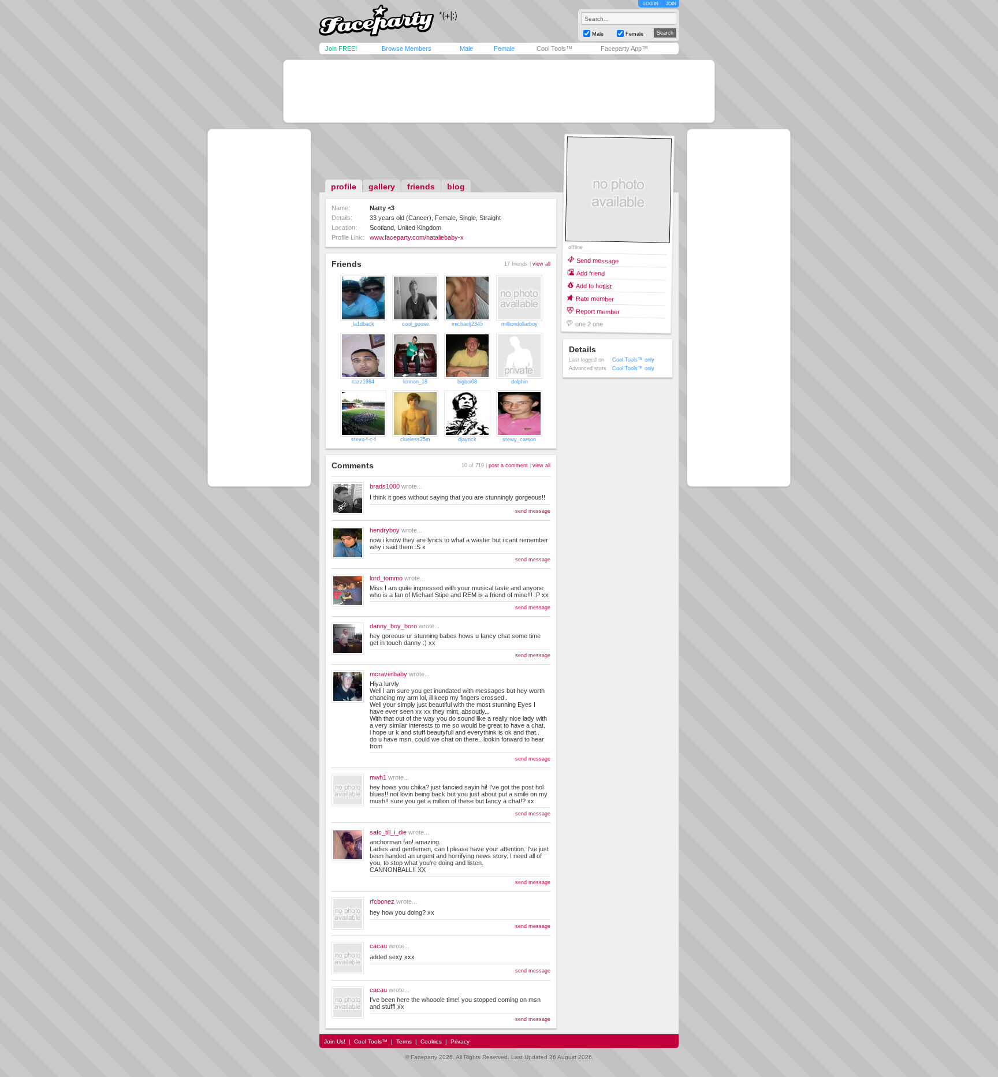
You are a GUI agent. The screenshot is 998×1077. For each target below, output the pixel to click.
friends (421, 186)
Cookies (431, 1041)
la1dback (363, 324)
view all (541, 264)
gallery (381, 186)
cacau (378, 945)
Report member (598, 311)
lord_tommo (386, 578)
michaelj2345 (467, 324)
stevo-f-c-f (363, 439)
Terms (404, 1041)
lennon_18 (415, 382)
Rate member (595, 298)
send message (532, 511)
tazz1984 (363, 382)
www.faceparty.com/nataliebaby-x (417, 237)
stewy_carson (519, 439)
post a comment (508, 465)
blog (456, 186)
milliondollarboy (519, 324)
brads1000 (385, 486)
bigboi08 (467, 382)
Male (466, 48)
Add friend (590, 273)
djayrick (467, 439)
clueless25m (415, 439)
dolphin (519, 382)
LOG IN (650, 3)
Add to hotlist (594, 285)
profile (343, 186)
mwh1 (378, 777)
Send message (597, 260)
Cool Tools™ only (633, 360)
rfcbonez (382, 901)
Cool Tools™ (554, 48)
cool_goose (415, 324)
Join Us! (334, 1041)
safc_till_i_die (388, 832)
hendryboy (385, 530)
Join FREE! (341, 48)
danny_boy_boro (393, 626)
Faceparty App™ (624, 48)
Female (504, 48)
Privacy (460, 1041)
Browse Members (406, 48)
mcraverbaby (388, 673)
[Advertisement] (499, 91)
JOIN (671, 3)
